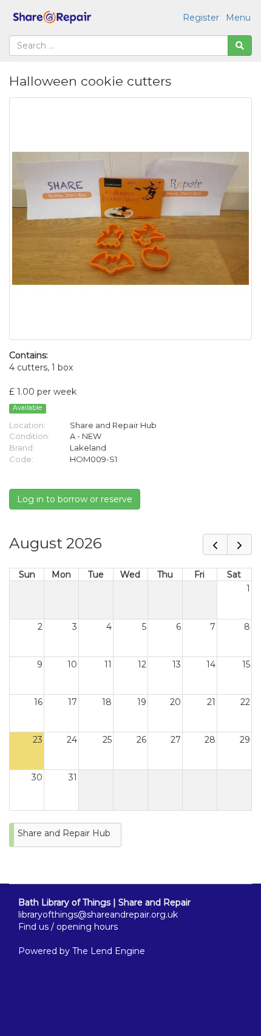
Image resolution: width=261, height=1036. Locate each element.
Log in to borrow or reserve (74, 499)
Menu (238, 17)
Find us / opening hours (68, 926)
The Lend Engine (108, 951)
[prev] (215, 544)
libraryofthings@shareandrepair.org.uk (98, 914)
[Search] (240, 45)
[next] (239, 544)
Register (201, 17)
